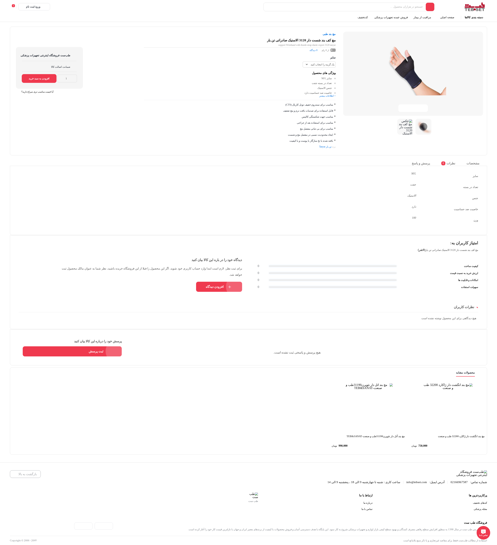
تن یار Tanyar (325, 146)
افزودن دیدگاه (215, 286)
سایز (333, 57)
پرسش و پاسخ (421, 163)
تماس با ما (367, 509)
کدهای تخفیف (480, 502)
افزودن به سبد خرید (39, 78)
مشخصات (473, 163)
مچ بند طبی (329, 34)
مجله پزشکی (480, 509)
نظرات (449, 163)
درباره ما (368, 502)
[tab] (476, 163)
